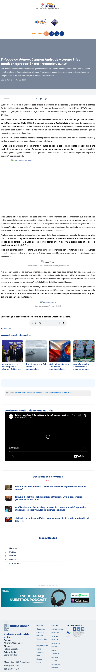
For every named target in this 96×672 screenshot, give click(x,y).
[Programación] (51, 33)
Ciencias (55, 636)
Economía (56, 647)
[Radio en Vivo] (46, 33)
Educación (56, 643)
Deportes (13, 559)
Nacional (6, 99)
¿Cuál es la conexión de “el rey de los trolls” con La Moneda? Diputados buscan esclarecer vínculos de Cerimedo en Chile (50, 508)
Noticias (39, 625)
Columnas (40, 629)
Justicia (55, 657)
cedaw (32, 393)
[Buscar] (56, 33)
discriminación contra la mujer (48, 393)
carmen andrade (22, 393)
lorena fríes (67, 393)
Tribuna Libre (41, 639)
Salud (54, 661)
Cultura (12, 556)
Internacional (15, 563)
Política (12, 552)
